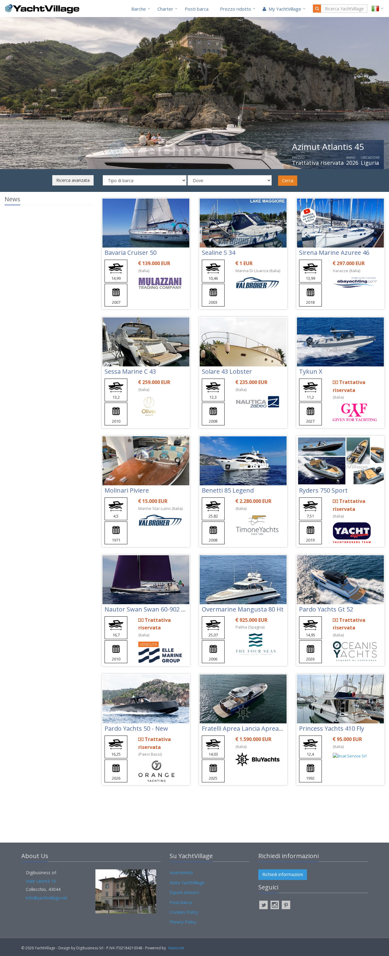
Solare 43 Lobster (227, 371)
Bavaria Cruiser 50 (131, 252)
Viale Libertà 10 (41, 881)
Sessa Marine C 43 (130, 371)
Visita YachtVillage (187, 882)
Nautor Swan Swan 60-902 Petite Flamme (163, 609)
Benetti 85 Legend (228, 490)
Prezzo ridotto (235, 9)
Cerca (287, 180)
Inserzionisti (181, 872)
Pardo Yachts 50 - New (136, 728)
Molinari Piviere (127, 490)
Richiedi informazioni (282, 874)
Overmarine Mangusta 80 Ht (243, 609)
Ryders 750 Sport (323, 490)
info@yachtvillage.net (46, 898)
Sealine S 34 (218, 252)
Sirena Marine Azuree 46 (334, 252)
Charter (165, 9)
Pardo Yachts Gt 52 (326, 609)
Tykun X (310, 371)
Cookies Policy (184, 912)
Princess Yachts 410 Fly (331, 728)
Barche (138, 9)
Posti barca (196, 9)
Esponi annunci (184, 892)
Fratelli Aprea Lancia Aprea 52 (244, 728)
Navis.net (176, 948)
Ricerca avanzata (73, 180)
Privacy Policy (183, 922)
